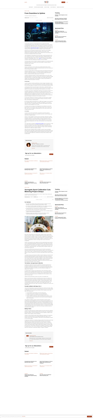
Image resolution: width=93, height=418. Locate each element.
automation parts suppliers (40, 123)
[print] (52, 20)
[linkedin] (37, 20)
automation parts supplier (35, 47)
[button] (25, 2)
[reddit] (40, 20)
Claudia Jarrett (27, 17)
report (40, 58)
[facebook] (36, 20)
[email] (41, 20)
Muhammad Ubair (32, 335)
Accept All (89, 416)
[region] (46, 416)
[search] (26, 2)
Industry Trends (27, 187)
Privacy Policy (23, 416)
